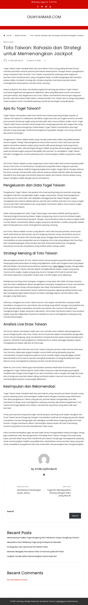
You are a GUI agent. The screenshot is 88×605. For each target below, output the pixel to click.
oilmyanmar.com (44, 16)
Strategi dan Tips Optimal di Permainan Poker (27, 547)
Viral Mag (60, 601)
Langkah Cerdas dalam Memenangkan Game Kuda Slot (32, 556)
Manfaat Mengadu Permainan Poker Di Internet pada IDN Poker (35, 551)
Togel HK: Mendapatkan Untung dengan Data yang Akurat (59, 491)
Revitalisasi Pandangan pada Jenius (29, 490)
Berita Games (8, 42)
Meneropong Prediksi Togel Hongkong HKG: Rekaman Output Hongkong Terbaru (43, 537)
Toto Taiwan (58, 266)
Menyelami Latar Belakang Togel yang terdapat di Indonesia (34, 542)
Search (10, 511)
